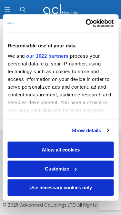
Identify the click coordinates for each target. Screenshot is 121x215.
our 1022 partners (47, 56)
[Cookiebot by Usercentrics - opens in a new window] (86, 23)
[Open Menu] (7, 9)
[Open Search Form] (22, 9)
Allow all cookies (61, 149)
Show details (86, 130)
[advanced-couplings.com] (60, 9)
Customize (57, 168)
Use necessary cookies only (60, 187)
